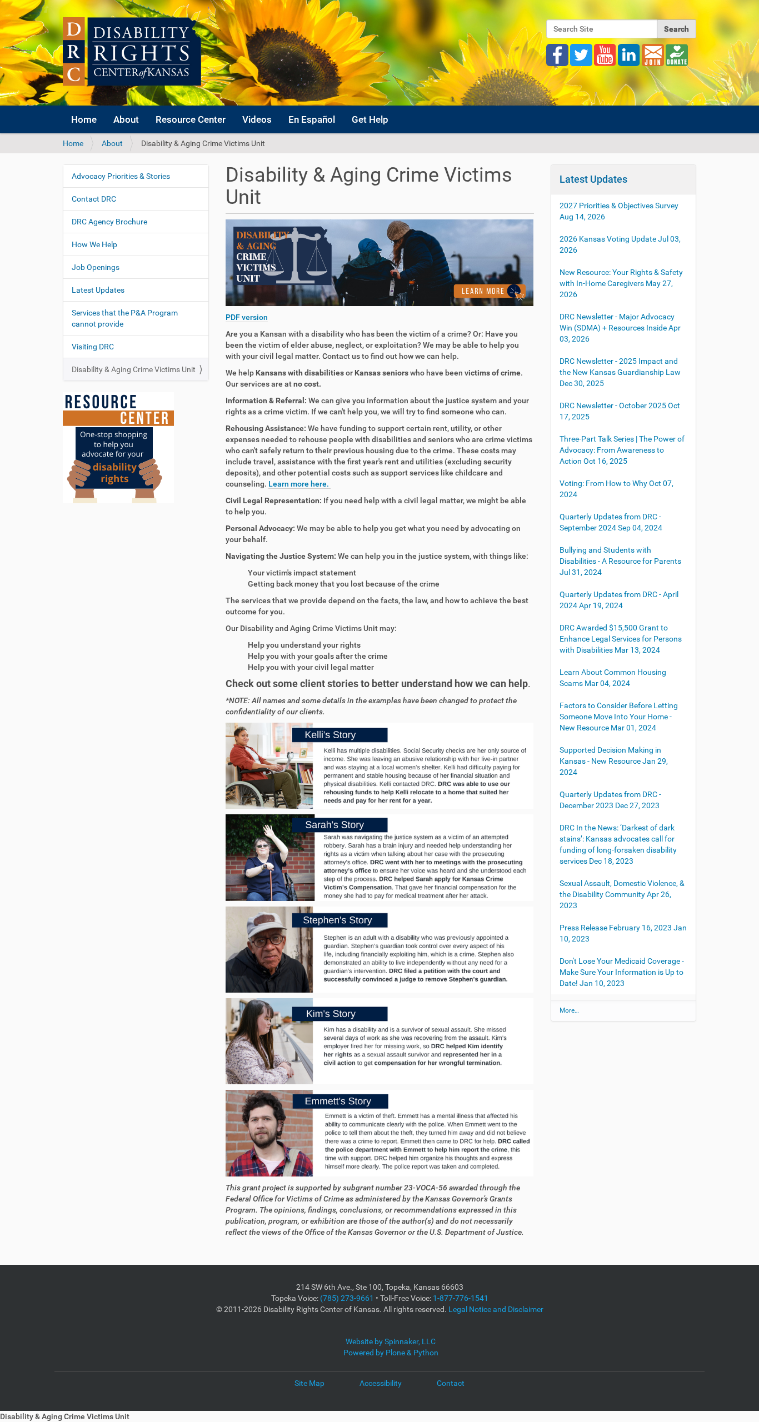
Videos (257, 119)
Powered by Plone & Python (390, 1352)
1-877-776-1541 (460, 1298)
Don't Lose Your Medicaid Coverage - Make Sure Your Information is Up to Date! (622, 972)
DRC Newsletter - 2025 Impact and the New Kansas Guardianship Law (620, 372)
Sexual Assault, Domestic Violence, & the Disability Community (622, 894)
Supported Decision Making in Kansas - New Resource (614, 761)
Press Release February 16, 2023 (623, 933)
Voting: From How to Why (616, 489)
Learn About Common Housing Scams (613, 678)
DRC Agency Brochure (109, 221)
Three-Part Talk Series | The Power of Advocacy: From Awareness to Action (622, 449)
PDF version (247, 317)
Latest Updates (98, 290)
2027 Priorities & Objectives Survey (619, 211)
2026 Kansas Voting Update (620, 244)
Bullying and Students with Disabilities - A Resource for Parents (620, 561)
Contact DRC (94, 198)
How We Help (94, 244)
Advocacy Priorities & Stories (121, 176)
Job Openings (95, 267)
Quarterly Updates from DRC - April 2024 (619, 600)
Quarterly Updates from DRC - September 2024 (611, 522)
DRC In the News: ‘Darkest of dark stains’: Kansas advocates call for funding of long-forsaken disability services (618, 844)
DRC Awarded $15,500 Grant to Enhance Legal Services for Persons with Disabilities (621, 638)
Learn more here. (299, 483)
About (126, 119)
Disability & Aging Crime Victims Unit (134, 369)
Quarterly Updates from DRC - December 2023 (610, 800)
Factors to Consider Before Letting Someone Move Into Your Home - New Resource (619, 716)
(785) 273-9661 (347, 1298)
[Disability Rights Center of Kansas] (132, 51)
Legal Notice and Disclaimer (495, 1309)
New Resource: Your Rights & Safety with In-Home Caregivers (621, 283)
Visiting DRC (93, 346)
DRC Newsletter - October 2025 (620, 411)
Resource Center (191, 119)
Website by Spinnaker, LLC (391, 1341)
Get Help (370, 119)
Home (84, 119)
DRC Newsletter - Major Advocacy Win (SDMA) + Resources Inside (620, 327)
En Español (311, 119)
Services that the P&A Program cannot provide (125, 318)
